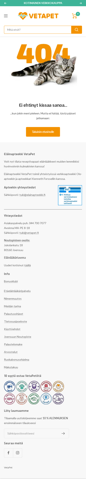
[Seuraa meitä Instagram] (17, 452)
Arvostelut (11, 352)
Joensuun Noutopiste (17, 336)
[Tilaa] (63, 433)
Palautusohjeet (13, 313)
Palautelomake (13, 344)
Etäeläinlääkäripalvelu (17, 291)
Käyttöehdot (12, 329)
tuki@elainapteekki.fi (32, 194)
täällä (27, 265)
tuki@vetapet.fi (29, 232)
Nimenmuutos (13, 298)
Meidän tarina (12, 306)
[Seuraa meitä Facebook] (8, 452)
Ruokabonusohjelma (16, 359)
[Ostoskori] (74, 15)
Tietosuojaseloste (15, 321)
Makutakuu (11, 367)
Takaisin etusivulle (43, 131)
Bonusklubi (11, 281)
